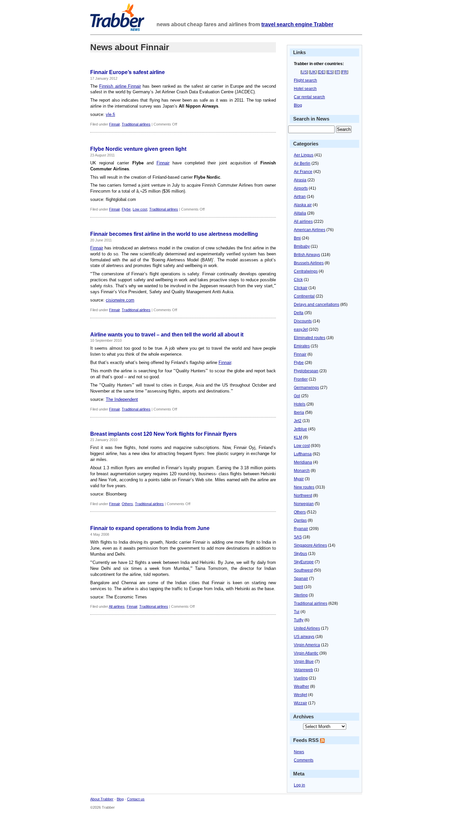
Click (298, 279)
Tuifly (298, 620)
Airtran (300, 196)
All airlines (117, 606)
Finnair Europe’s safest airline (127, 72)
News (299, 752)
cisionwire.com (120, 300)
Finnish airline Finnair (120, 86)
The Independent (122, 399)
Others (127, 504)
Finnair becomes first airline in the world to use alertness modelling (174, 234)
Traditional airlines (136, 124)
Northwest (303, 495)
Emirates (302, 346)
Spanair (301, 578)
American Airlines (309, 229)
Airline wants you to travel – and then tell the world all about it (166, 334)
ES (330, 72)
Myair (299, 479)
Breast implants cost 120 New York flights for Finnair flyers (163, 434)
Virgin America (307, 645)
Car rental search (309, 97)
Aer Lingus (303, 155)
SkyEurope (304, 562)
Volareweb (303, 670)
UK (313, 72)
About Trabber (101, 799)
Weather (301, 686)
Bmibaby (302, 246)
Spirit (298, 587)
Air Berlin (302, 163)
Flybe (126, 209)
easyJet (301, 329)
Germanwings (306, 387)
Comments (303, 760)
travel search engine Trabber (297, 24)
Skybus (300, 553)
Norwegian (304, 503)
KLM (298, 437)
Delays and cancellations (316, 304)
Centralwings (306, 271)
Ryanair (301, 528)
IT (337, 72)
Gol (297, 396)
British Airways (307, 254)
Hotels (299, 404)
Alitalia (300, 213)
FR (344, 72)
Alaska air (303, 205)
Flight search (305, 80)
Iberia (299, 412)
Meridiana (303, 462)
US (304, 72)
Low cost (140, 209)
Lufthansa (303, 454)
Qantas (300, 520)
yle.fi (110, 114)
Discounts (303, 321)
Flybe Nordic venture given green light (138, 149)
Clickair (300, 288)
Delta (298, 313)
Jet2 (297, 420)
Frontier (301, 379)
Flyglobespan (306, 371)
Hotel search (305, 88)
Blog (298, 105)
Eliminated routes (309, 337)
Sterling (301, 595)
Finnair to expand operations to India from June (150, 528)
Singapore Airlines (310, 545)
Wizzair (300, 703)
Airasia (300, 180)
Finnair (114, 124)
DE (321, 72)
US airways (304, 636)
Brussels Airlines (309, 263)
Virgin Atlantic (306, 653)
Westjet (300, 694)
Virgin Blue (304, 661)
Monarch (302, 470)
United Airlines (307, 628)
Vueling (301, 678)
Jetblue (300, 429)
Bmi (297, 238)
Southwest (303, 570)
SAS (298, 537)
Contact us (136, 799)
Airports (301, 188)
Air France (303, 171)
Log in (299, 785)
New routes (304, 487)
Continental (304, 296)
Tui (296, 611)
